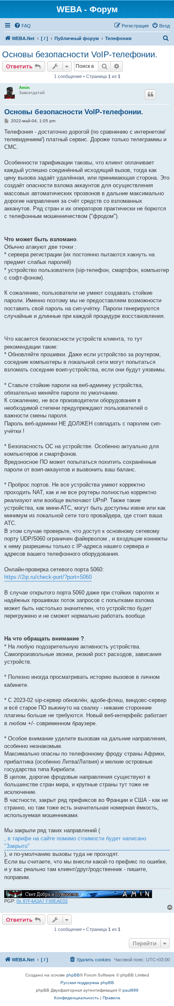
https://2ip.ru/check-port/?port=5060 (48, 577)
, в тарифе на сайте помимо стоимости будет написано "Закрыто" (75, 842)
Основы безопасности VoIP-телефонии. (80, 54)
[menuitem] (22, 26)
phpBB (73, 975)
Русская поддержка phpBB (87, 982)
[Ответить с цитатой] (150, 94)
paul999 (130, 990)
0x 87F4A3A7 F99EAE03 (42, 901)
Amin (24, 87)
